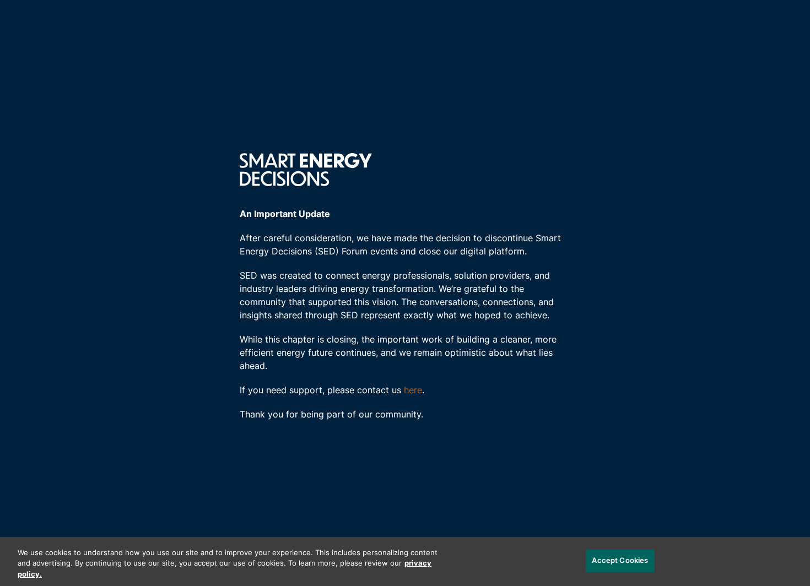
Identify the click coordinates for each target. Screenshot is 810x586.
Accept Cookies (620, 560)
